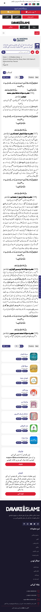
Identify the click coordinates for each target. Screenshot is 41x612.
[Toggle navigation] (3, 33)
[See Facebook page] (38, 524)
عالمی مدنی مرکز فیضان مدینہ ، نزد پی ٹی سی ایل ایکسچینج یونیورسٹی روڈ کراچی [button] (20, 603)
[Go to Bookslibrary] (20, 39)
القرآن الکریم (36, 571)
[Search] (3, 52)
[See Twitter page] (34, 524)
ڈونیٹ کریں (20, 494)
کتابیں (17, 17)
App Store (25, 359)
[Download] (32, 52)
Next (37, 77)
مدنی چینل (30, 17)
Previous (31, 77)
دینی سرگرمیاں (36, 551)
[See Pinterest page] (24, 524)
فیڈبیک (21, 464)
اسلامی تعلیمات (35, 555)
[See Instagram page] (27, 524)
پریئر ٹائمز (37, 575)
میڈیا (34, 27)
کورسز (24, 27)
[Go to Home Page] (20, 22)
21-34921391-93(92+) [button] (31, 591)
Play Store (19, 359)
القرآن (7, 17)
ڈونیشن (37, 33)
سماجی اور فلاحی (35, 535)
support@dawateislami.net (29, 599)
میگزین (10, 27)
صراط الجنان (36, 567)
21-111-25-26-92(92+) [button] (31, 595)
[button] (4, 72)
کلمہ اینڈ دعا (36, 579)
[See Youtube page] (31, 524)
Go (22, 77)
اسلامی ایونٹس (36, 543)
